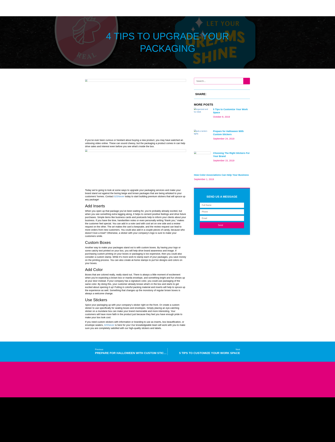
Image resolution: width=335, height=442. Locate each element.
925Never (119, 196)
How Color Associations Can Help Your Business (221, 175)
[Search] (246, 81)
